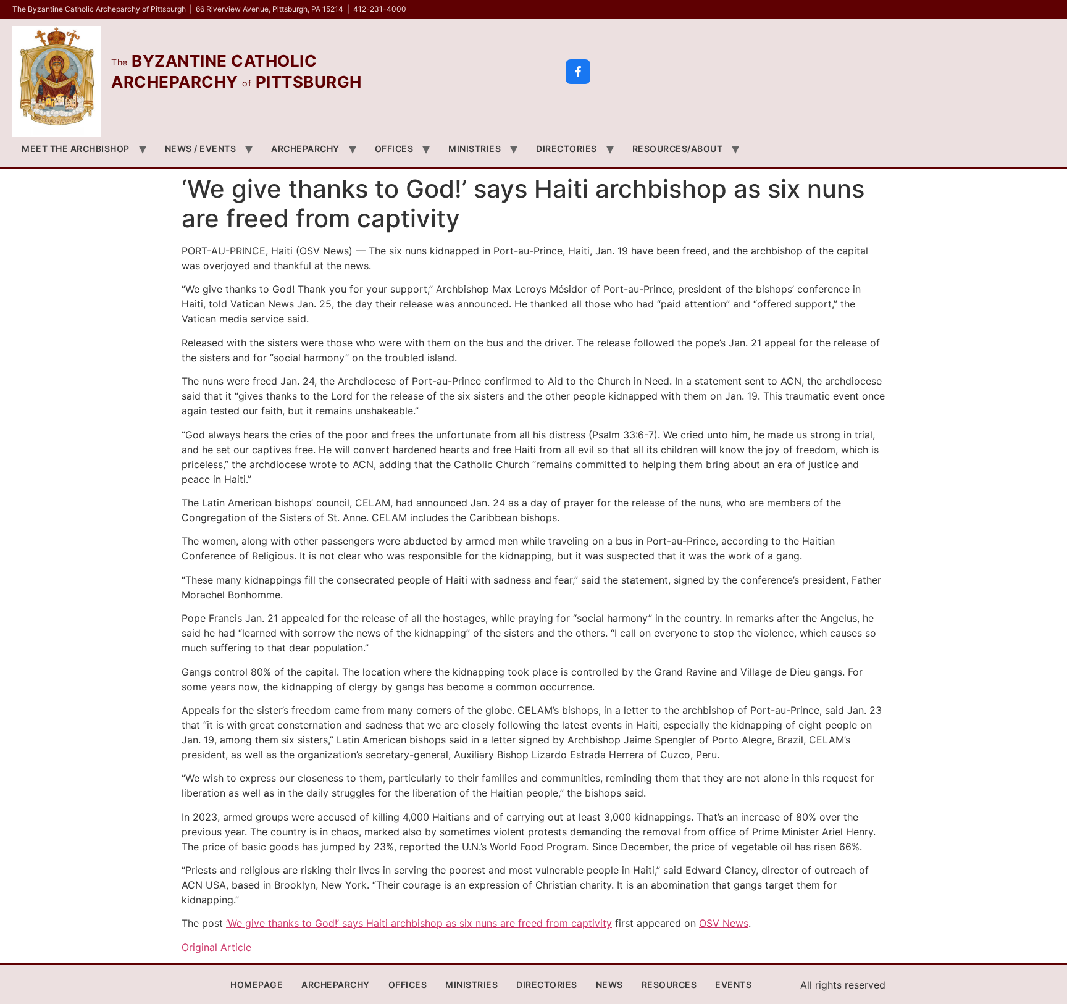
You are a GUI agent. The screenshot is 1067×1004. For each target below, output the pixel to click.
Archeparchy (305, 148)
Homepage (256, 984)
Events (733, 984)
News (609, 984)
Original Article (216, 947)
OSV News (723, 923)
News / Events (200, 148)
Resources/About (677, 148)
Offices (394, 148)
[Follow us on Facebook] (578, 71)
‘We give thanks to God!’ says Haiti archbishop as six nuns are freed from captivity (419, 923)
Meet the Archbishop (76, 148)
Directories (566, 148)
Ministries (474, 148)
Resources (669, 984)
